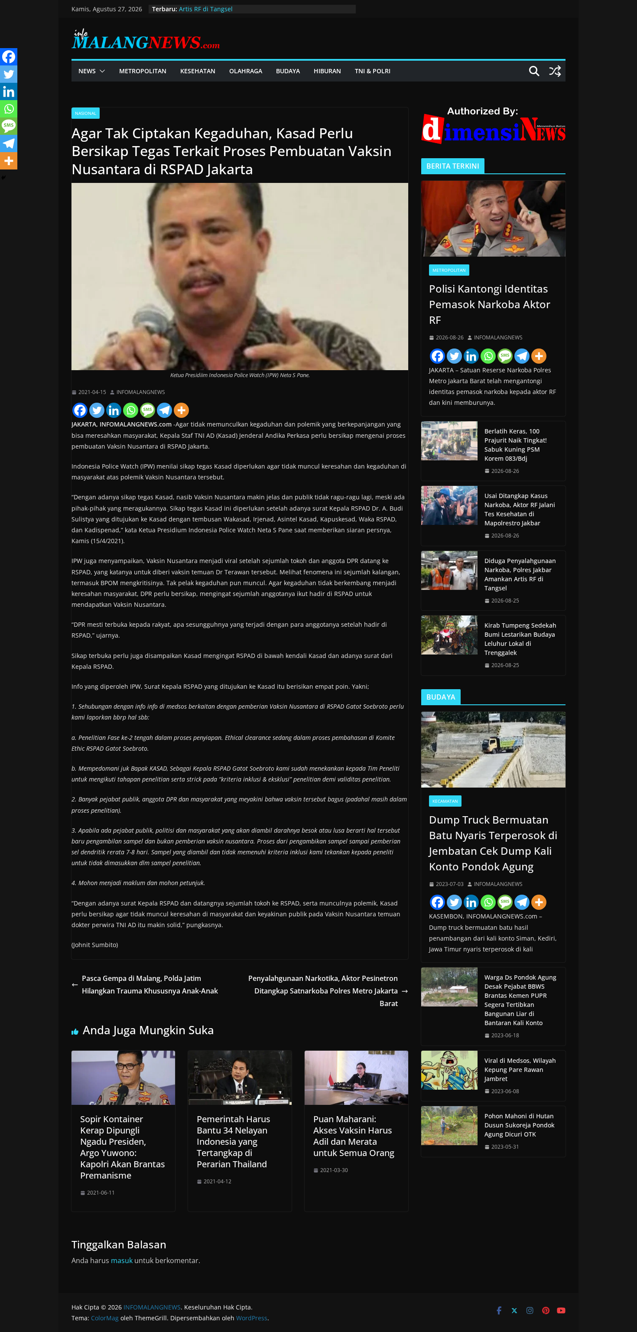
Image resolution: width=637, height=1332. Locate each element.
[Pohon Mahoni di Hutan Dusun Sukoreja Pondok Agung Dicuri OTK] (449, 1131)
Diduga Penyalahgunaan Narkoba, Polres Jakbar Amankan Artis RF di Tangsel (520, 574)
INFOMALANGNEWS (141, 392)
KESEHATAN (197, 71)
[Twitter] (96, 410)
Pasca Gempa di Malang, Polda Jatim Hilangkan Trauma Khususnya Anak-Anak (151, 985)
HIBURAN (327, 71)
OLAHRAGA (245, 71)
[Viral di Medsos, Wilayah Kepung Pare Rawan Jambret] (449, 1076)
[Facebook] (80, 410)
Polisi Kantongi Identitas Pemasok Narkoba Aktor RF (489, 304)
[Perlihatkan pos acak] (555, 71)
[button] (100, 71)
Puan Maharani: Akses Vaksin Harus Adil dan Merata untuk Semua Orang (353, 1136)
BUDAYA (288, 71)
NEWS (87, 71)
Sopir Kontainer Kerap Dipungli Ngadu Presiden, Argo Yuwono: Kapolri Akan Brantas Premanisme (122, 1147)
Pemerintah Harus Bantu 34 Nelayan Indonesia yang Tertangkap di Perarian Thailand (233, 1141)
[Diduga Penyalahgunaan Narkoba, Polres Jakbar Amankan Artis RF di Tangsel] (449, 581)
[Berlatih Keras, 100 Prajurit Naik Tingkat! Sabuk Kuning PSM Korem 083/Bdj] (449, 451)
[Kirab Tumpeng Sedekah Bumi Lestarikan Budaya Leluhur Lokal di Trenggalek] (449, 645)
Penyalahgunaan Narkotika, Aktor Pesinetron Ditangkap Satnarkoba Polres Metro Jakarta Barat (323, 991)
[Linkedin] (113, 410)
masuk (122, 1260)
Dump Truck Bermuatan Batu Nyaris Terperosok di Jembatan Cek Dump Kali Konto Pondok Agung (493, 842)
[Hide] (3, 177)
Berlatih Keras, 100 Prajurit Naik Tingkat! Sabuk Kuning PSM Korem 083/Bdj (515, 444)
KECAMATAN (445, 801)
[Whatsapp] (130, 410)
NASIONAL (85, 113)
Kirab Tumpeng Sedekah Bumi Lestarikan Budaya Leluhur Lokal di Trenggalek (520, 639)
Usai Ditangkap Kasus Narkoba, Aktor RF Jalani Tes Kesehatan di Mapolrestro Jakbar (519, 509)
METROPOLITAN (142, 71)
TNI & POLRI (372, 71)
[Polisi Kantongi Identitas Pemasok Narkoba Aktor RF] (493, 219)
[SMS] (147, 410)
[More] (181, 410)
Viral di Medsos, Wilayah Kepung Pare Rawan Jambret (520, 1069)
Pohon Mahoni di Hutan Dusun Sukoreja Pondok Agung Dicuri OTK (519, 1125)
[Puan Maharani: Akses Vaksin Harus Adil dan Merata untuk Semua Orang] (356, 1057)
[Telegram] (164, 410)
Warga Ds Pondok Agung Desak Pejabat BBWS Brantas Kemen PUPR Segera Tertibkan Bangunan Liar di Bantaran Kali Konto (520, 1000)
